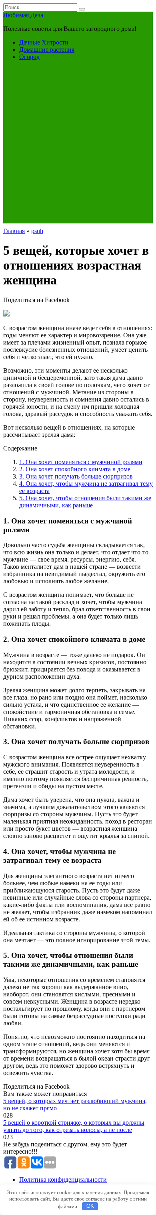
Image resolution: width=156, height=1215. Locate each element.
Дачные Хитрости (43, 42)
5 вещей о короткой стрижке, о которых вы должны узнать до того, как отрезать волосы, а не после (73, 1126)
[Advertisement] (78, 145)
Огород (29, 56)
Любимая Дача (23, 15)
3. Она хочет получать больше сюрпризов (76, 476)
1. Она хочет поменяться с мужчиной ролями (80, 461)
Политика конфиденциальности (63, 1179)
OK (90, 1206)
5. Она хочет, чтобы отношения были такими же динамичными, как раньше (85, 502)
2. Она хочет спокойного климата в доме (74, 469)
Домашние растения (46, 49)
